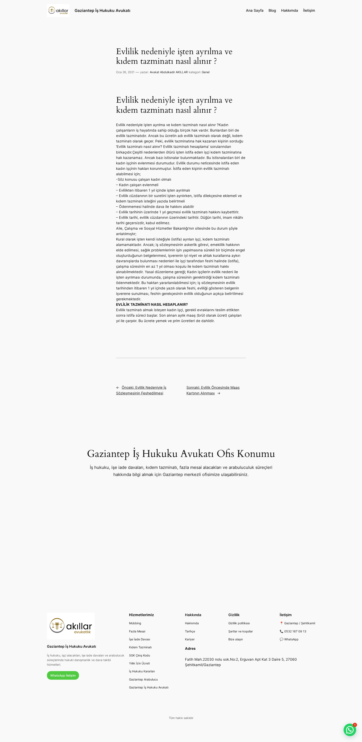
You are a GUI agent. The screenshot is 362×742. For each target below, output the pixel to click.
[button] (350, 730)
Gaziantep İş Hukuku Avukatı (102, 10)
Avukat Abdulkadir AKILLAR (169, 72)
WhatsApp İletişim (63, 675)
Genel (205, 72)
